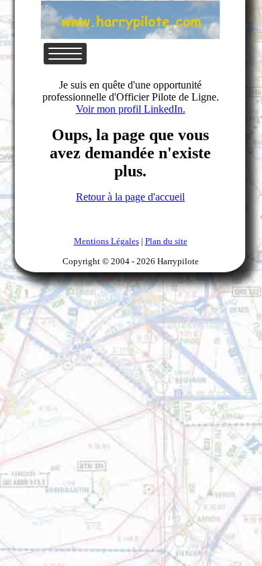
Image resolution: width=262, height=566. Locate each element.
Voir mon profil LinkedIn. (130, 109)
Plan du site (166, 241)
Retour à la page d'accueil (130, 197)
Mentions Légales (106, 241)
